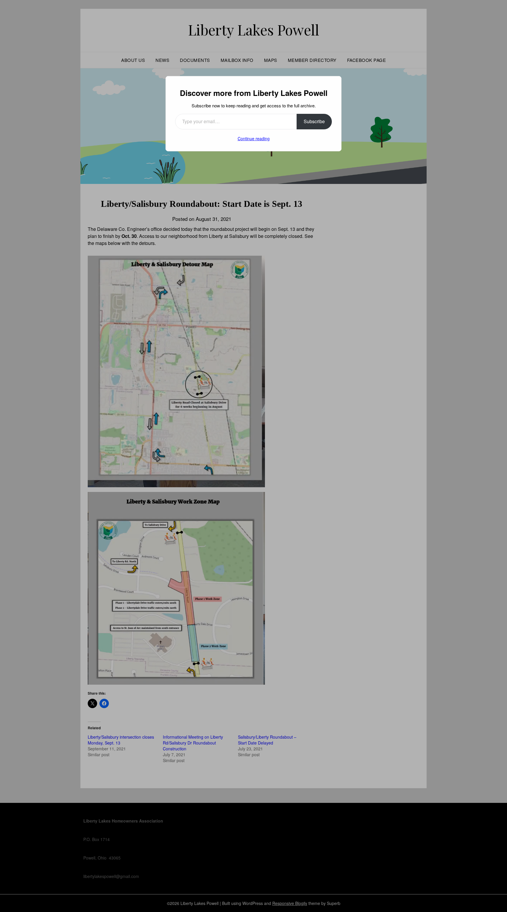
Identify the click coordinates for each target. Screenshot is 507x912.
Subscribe (314, 121)
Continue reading (254, 138)
